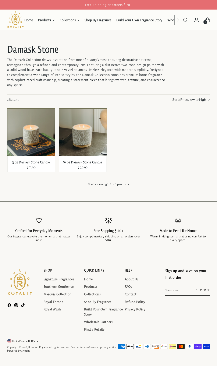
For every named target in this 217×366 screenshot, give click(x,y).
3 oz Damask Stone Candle (31, 162)
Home (88, 279)
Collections (92, 294)
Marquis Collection (57, 294)
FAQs (128, 287)
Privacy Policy (135, 309)
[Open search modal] (185, 20)
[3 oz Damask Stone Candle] (31, 132)
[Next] (178, 20)
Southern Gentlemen (59, 287)
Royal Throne (53, 302)
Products (90, 287)
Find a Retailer (95, 329)
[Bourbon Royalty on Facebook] (9, 306)
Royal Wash (52, 309)
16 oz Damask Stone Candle (82, 162)
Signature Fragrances (59, 279)
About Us (132, 279)
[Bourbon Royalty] (15, 20)
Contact (131, 294)
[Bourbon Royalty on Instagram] (16, 306)
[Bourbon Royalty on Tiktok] (23, 306)
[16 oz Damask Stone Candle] (82, 132)
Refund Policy (135, 302)
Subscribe (203, 290)
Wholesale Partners (98, 322)
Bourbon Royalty (38, 347)
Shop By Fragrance (97, 302)
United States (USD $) (23, 341)
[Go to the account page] (196, 20)
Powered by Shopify (18, 350)
